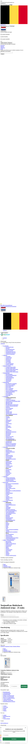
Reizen (9, 185)
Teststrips (14, 646)
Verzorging (5, 157)
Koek (9, 236)
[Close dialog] (25, 728)
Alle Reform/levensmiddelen (14, 242)
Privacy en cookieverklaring (9, 698)
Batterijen (10, 225)
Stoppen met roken (12, 146)
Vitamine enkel (11, 122)
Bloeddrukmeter (9, 84)
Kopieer (2, 53)
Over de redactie (6, 718)
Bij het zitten (8, 97)
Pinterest (2, 46)
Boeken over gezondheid (13, 154)
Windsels (7, 263)
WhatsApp (3, 47)
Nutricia (4, 710)
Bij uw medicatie (9, 99)
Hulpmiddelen (6, 92)
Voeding (10, 241)
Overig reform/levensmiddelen (14, 239)
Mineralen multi (11, 114)
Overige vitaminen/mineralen (14, 116)
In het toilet (8, 105)
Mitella (7, 257)
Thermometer (8, 90)
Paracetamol (10, 144)
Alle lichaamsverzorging (13, 169)
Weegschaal (8, 91)
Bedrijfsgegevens (7, 306)
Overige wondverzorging (11, 265)
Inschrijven (24, 686)
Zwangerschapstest (10, 73)
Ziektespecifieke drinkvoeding (12, 82)
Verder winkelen (4, 42)
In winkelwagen (8, 672)
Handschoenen (9, 255)
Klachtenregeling (6, 694)
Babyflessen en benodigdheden (12, 194)
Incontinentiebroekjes (10, 59)
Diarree (9, 132)
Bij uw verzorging (9, 98)
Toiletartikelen (11, 229)
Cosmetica (10, 163)
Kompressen (8, 256)
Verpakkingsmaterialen (13, 230)
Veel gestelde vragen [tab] (5, 689)
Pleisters (7, 258)
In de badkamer (9, 103)
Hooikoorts (10, 136)
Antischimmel (11, 130)
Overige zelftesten (9, 75)
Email (2, 49)
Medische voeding (7, 76)
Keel (9, 138)
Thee (9, 238)
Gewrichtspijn (11, 134)
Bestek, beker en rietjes (10, 198)
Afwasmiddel (11, 224)
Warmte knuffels (9, 208)
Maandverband (11, 174)
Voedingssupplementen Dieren (14, 248)
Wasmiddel (10, 218)
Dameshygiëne (11, 171)
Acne (9, 129)
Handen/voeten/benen (12, 162)
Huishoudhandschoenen (13, 215)
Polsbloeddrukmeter (10, 88)
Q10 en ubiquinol (12, 118)
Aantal (2, 615)
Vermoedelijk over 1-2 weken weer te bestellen (9, 617)
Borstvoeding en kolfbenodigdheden (13, 201)
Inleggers (8, 58)
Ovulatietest (8, 71)
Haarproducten (11, 161)
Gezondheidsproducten (13, 156)
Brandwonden (9, 252)
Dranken (10, 234)
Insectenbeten (11, 137)
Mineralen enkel (11, 112)
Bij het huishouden (9, 96)
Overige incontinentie (10, 64)
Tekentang (10, 184)
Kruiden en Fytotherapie (13, 155)
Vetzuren (10, 121)
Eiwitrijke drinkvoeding (10, 78)
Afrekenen (10, 42)
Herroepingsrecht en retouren (9, 701)
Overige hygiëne (11, 176)
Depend (4, 708)
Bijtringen (8, 199)
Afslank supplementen (10, 188)
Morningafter (11, 143)
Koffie (9, 237)
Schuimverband (9, 259)
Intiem (9, 164)
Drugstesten (8, 70)
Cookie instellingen (7, 699)
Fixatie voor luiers (9, 61)
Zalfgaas (7, 264)
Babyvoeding (8, 197)
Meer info (3, 672)
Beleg (9, 232)
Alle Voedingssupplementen (14, 124)
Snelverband (8, 261)
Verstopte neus (11, 148)
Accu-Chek (5, 707)
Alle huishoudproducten (13, 223)
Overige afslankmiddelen (11, 191)
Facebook (3, 45)
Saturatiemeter (9, 89)
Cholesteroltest (9, 68)
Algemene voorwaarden (8, 700)
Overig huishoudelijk (12, 222)
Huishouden (5, 211)
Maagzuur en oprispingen (13, 142)
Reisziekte (10, 145)
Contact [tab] (2, 720)
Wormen (10, 126)
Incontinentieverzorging (10, 62)
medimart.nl (3, 30)
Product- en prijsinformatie (8, 695)
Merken (18, 646)
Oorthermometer (9, 86)
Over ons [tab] (2, 712)
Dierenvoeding (11, 245)
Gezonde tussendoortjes (10, 189)
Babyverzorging (9, 196)
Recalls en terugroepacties (8, 696)
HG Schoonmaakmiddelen (13, 221)
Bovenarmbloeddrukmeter (11, 85)
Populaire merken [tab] (4, 703)
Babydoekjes (8, 195)
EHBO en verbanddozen (11, 254)
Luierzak (7, 207)
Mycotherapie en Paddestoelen (14, 115)
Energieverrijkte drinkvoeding (12, 79)
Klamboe (10, 181)
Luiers (7, 205)
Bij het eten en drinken (10, 95)
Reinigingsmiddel (12, 228)
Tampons (10, 175)
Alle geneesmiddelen (12, 149)
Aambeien (10, 128)
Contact (2, 306)
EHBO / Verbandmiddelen (8, 250)
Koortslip (10, 139)
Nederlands (3, 311)
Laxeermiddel (11, 141)
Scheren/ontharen (11, 166)
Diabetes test (8, 69)
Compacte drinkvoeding (11, 77)
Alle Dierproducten (12, 244)
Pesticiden (10, 227)
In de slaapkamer (9, 104)
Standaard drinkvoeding (11, 81)
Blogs (4, 717)
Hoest (9, 135)
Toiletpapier (10, 217)
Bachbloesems (11, 152)
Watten (7, 262)
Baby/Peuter (5, 192)
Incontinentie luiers (10, 57)
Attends (4, 706)
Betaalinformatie (6, 692)
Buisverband (8, 251)
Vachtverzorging (11, 247)
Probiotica (10, 117)
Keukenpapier (11, 214)
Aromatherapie (11, 151)
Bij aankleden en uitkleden (11, 94)
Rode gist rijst (11, 119)
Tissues (9, 216)
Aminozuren (10, 109)
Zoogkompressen (9, 210)
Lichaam (10, 159)
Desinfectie (10, 131)
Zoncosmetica (11, 168)
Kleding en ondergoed (13, 219)
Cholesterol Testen (7, 566)
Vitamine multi (11, 123)
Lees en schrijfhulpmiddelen (11, 101)
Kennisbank (13, 306)
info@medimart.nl (4, 723)
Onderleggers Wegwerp (10, 63)
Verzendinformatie (7, 693)
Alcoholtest (8, 66)
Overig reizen (11, 183)
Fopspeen (8, 202)
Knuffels (7, 204)
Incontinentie (5, 56)
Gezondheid (5, 106)
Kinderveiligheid (9, 203)
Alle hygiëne (11, 177)
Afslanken (5, 187)
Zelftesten (5, 65)
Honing (9, 235)
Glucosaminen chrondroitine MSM (15, 111)
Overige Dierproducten (13, 249)
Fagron (4, 709)
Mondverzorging (11, 165)
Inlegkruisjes (11, 172)
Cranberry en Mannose (13, 110)
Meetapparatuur (6, 83)
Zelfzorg (7, 209)
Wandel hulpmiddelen (10, 102)
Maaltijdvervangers (10, 190)
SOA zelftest (8, 72)
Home (4, 564)
